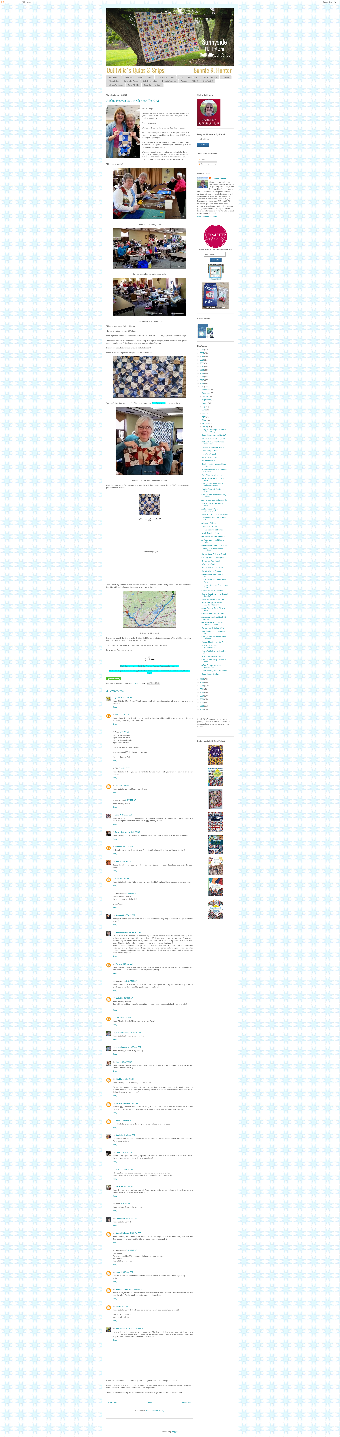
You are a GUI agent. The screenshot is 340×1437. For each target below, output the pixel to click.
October (205, 396)
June (204, 410)
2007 (202, 703)
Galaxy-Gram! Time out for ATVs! (214, 545)
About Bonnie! (114, 77)
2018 (202, 377)
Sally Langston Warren (125, 932)
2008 (202, 699)
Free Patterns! (193, 77)
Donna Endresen (122, 1233)
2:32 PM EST (127, 1169)
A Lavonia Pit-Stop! (208, 523)
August (205, 403)
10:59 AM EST (128, 1079)
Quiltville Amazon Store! (165, 77)
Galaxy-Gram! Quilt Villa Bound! (213, 554)
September (206, 400)
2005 (202, 709)
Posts (202, 160)
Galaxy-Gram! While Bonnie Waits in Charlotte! (212, 485)
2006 (202, 706)
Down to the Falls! (208, 461)
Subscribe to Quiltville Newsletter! (215, 250)
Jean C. (119, 1169)
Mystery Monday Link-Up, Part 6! (214, 642)
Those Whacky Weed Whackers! (214, 671)
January (205, 427)
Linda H (119, 1272)
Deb (116, 715)
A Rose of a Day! (208, 564)
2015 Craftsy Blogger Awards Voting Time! (212, 443)
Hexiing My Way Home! (210, 561)
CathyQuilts (120, 1218)
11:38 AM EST (126, 1120)
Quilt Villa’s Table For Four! (211, 475)
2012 (202, 686)
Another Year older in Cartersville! (214, 500)
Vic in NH (119, 1187)
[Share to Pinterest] (158, 683)
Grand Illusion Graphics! (210, 674)
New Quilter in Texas (124, 1328)
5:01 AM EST (131, 1250)
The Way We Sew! (208, 454)
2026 (202, 350)
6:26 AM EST (128, 1272)
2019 (202, 373)
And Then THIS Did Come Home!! (214, 514)
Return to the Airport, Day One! (213, 439)
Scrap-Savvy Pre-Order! (152, 85)
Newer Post (112, 1403)
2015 (202, 387)
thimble (119, 1079)
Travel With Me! (133, 85)
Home (150, 1403)
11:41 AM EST (129, 1135)
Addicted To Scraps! (116, 85)
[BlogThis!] (151, 683)
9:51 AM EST (131, 981)
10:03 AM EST (125, 1018)
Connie (117, 785)
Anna (118, 1120)
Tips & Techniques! (210, 77)
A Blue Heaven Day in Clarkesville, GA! (209, 510)
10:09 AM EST (135, 1032)
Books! (140, 77)
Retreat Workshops (169, 81)
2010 (202, 692)
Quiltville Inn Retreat (131, 81)
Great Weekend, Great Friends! (213, 536)
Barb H (118, 861)
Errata (181, 77)
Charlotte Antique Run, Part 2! (212, 447)
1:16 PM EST (138, 1328)
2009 (202, 696)
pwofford (118, 847)
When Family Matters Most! (212, 568)
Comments (204, 164)
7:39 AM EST (124, 715)
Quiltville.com (128, 77)
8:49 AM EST (128, 847)
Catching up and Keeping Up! (212, 557)
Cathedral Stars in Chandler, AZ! (213, 591)
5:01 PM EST (129, 1187)
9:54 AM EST (127, 998)
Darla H (119, 998)
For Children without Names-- (212, 530)
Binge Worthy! (208, 81)
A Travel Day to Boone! (210, 451)
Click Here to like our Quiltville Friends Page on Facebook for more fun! (149, 666)
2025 (202, 353)
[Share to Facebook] (156, 683)
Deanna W (120, 915)
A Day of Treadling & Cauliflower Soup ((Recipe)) (213, 431)
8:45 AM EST (136, 832)
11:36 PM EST (135, 1233)
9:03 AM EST (131, 893)
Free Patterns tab (158, 403)
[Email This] (148, 683)
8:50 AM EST (127, 861)
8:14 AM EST (124, 768)
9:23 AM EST (140, 932)
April (204, 417)
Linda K (118, 815)
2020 (202, 370)
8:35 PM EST (126, 1204)
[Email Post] (143, 683)
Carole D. (119, 1135)
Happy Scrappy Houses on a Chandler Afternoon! (212, 604)
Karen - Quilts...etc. (122, 832)
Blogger (174, 1432)
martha (118, 1306)
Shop (150, 77)
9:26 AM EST (128, 964)
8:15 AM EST (126, 785)
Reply (115, 707)
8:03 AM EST (125, 732)
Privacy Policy (114, 81)
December (206, 390)
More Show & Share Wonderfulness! (209, 646)
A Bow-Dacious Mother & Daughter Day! (211, 666)
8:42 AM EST (130, 800)
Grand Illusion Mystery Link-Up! (213, 435)
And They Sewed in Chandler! (212, 599)
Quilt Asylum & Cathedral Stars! (213, 628)
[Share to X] (153, 683)
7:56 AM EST (137, 1289)
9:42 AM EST (127, 1306)
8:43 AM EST (127, 815)
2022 (202, 363)
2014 (202, 679)
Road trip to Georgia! (209, 526)
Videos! (195, 81)
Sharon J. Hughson (123, 1289)
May (204, 413)
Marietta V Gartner (123, 1103)
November (206, 393)
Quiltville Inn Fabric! (150, 81)
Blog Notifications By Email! (211, 134)
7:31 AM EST (128, 698)
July (204, 407)
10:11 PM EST (131, 1218)
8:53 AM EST (125, 879)
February (205, 423)
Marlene (119, 964)
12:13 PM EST (126, 1152)
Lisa (117, 1018)
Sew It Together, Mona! (210, 533)
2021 (202, 367)
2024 (202, 356)
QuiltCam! (225, 77)
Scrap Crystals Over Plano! (212, 656)
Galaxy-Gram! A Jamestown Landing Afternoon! (212, 624)
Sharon (119, 1062)
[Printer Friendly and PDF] (113, 680)
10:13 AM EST (128, 1062)
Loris (118, 1152)
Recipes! (184, 81)
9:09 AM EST (130, 915)
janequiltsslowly (122, 1032)
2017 (202, 380)
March (204, 420)
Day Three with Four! (209, 457)
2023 (202, 360)
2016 (202, 383)
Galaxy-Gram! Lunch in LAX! (212, 614)
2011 (202, 689)
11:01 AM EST (136, 1103)
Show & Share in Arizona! (211, 571)
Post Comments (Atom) (155, 1411)
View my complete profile (207, 217)
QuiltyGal (118, 698)
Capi (117, 879)
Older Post (186, 1403)
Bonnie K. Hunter (219, 178)
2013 (202, 682)
